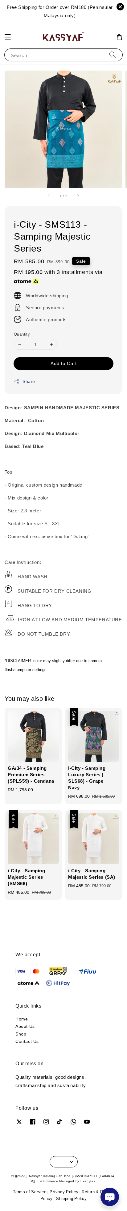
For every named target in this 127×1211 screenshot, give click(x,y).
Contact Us (27, 1041)
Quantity (22, 334)
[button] (7, 37)
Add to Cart (64, 363)
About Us (25, 1026)
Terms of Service (29, 1191)
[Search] (112, 55)
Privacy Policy (64, 1191)
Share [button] (29, 381)
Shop (20, 1034)
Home (21, 1019)
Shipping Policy (71, 1198)
